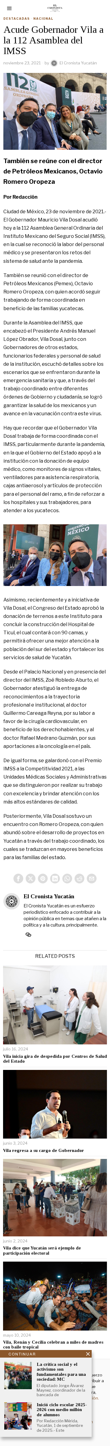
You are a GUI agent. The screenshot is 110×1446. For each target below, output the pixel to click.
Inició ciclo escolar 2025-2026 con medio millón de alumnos (62, 1409)
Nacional (43, 18)
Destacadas (16, 18)
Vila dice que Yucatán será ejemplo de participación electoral (42, 1251)
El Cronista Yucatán (78, 62)
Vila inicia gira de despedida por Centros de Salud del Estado (55, 1059)
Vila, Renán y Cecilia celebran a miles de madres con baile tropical (53, 1345)
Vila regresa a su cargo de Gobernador (43, 1150)
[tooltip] (18, 878)
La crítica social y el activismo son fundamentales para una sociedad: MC (61, 1372)
